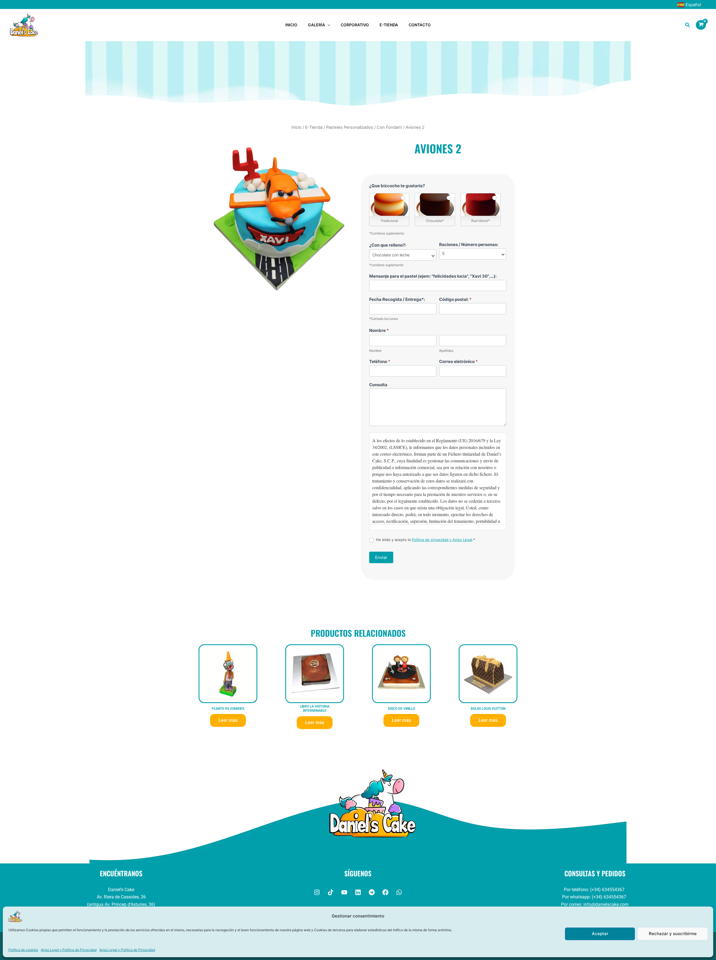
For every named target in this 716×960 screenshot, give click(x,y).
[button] (327, 25)
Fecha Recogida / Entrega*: (397, 299)
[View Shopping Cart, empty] (701, 25)
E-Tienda (313, 127)
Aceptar (600, 933)
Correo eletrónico (458, 361)
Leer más (227, 720)
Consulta (378, 384)
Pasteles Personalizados (349, 127)
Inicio (296, 127)
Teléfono (379, 361)
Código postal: (455, 299)
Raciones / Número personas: (468, 244)
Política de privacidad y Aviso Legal (442, 539)
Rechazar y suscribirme (673, 933)
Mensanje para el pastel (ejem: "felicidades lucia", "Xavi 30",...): (432, 276)
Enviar (381, 557)
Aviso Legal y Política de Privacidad (68, 950)
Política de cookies (23, 950)
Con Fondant (389, 127)
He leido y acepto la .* (425, 539)
